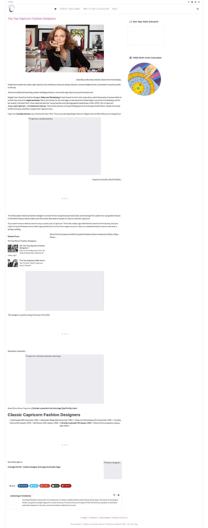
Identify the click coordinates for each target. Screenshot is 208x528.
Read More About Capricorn (42, 408)
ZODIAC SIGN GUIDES (70, 9)
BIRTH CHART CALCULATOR (96, 9)
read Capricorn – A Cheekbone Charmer (29, 106)
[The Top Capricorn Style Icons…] (13, 263)
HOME (84, 518)
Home (10, 2)
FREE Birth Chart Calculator (147, 58)
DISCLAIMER (105, 518)
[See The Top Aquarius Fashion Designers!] (13, 248)
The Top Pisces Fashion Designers (22, 241)
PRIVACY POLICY (119, 518)
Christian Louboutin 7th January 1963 (75, 423)
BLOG (115, 9)
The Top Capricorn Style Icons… (33, 260)
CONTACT (93, 518)
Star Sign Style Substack (145, 21)
